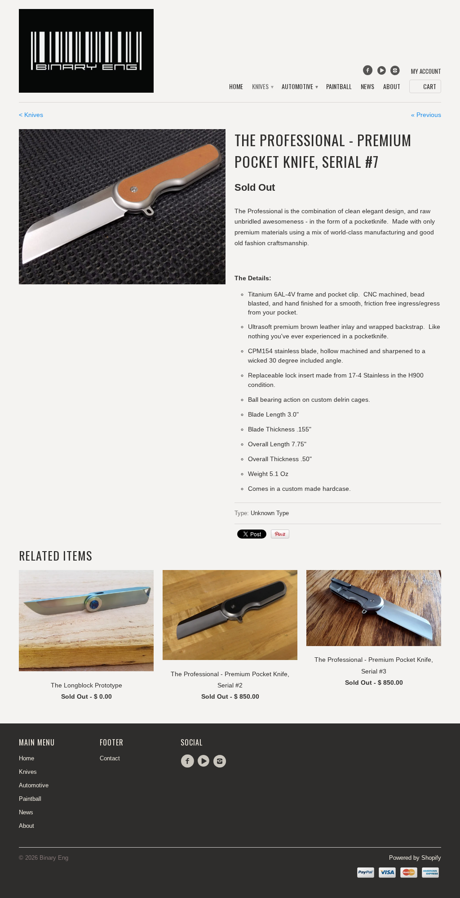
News (367, 86)
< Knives (31, 114)
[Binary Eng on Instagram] (396, 72)
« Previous (426, 114)
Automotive (299, 86)
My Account (426, 71)
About (391, 86)
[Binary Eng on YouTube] (382, 72)
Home (236, 86)
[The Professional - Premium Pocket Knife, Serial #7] (122, 206)
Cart (429, 86)
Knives (262, 86)
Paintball (339, 86)
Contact (110, 758)
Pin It (280, 534)
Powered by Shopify (415, 857)
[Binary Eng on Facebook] (369, 72)
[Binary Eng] (86, 50)
